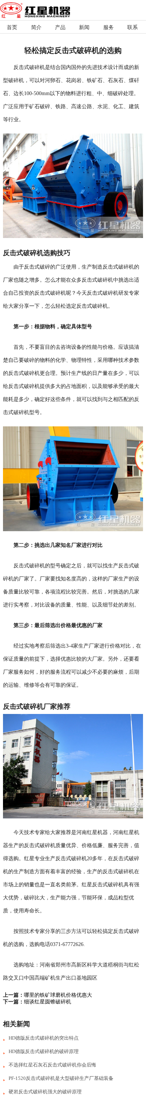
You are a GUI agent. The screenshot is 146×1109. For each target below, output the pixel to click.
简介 (36, 27)
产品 (60, 27)
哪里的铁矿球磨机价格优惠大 (58, 995)
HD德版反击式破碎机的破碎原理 (44, 1051)
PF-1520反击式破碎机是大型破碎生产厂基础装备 (61, 1078)
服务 (108, 27)
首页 (12, 27)
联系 (132, 27)
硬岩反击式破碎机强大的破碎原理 (45, 1091)
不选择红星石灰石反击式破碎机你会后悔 (52, 1065)
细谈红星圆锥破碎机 (47, 1002)
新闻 (84, 27)
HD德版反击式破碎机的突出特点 (44, 1038)
